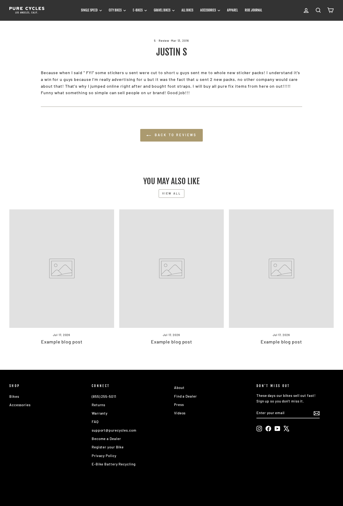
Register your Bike (108, 447)
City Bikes (115, 10)
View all (171, 193)
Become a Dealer (106, 439)
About (179, 387)
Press (179, 404)
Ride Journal (253, 10)
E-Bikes (138, 10)
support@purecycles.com (114, 430)
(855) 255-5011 (104, 396)
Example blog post (61, 341)
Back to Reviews (174, 135)
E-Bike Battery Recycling (114, 464)
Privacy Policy (104, 456)
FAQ (95, 421)
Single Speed (89, 10)
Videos (180, 413)
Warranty (100, 413)
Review (164, 40)
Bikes (14, 396)
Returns (98, 405)
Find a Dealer (185, 396)
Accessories (208, 10)
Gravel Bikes (162, 10)
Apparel (232, 10)
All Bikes (187, 10)
